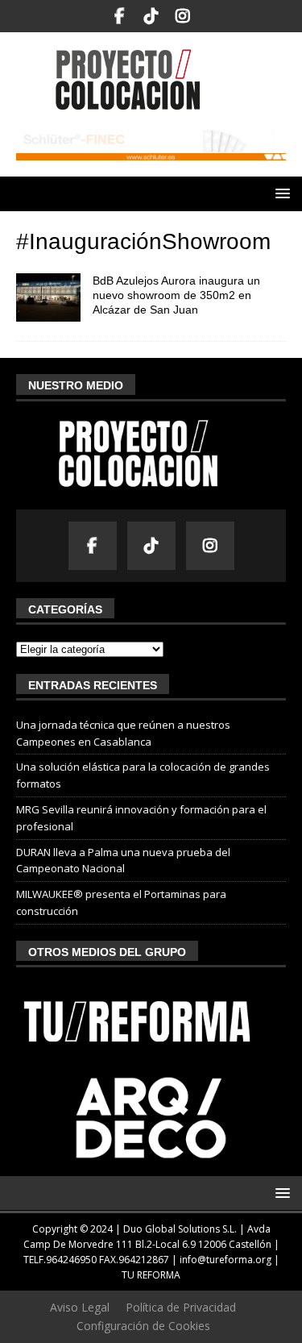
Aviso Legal (80, 1307)
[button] (280, 193)
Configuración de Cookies (143, 1325)
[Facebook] (119, 16)
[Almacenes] (48, 297)
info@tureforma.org (225, 1259)
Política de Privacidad (181, 1307)
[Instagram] (182, 16)
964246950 (71, 1259)
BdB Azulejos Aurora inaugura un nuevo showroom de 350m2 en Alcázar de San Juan (176, 295)
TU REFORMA (151, 1275)
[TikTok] (151, 16)
